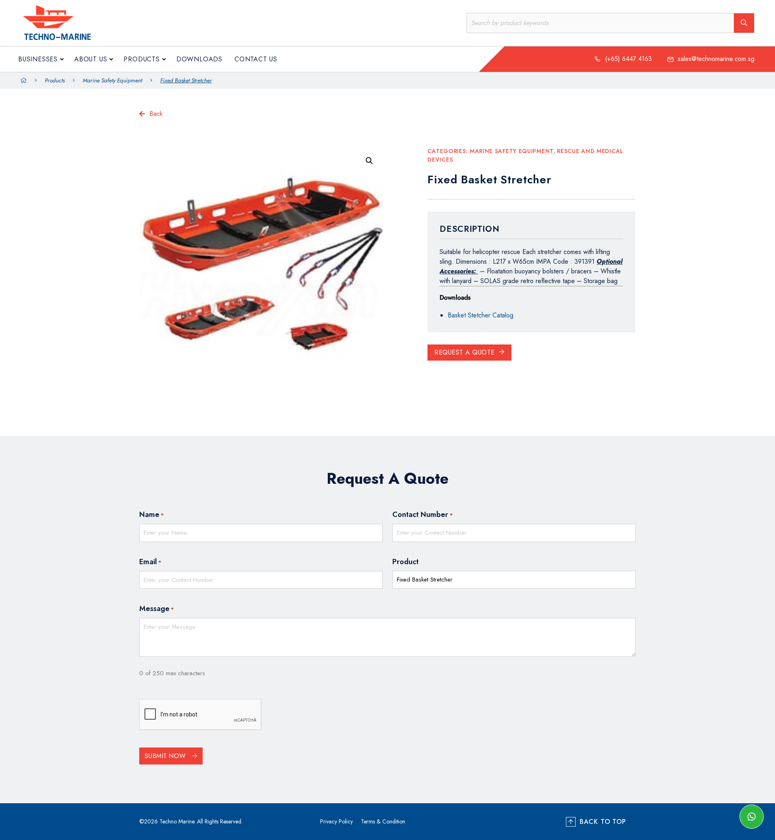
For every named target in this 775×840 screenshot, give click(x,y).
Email (150, 561)
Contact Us (256, 59)
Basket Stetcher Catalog (480, 315)
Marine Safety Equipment (112, 80)
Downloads (199, 59)
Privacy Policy (336, 821)
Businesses (38, 59)
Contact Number (422, 514)
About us (90, 59)
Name (151, 514)
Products (141, 59)
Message (156, 608)
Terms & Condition (383, 821)
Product (405, 561)
